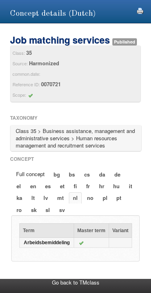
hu (116, 186)
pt (118, 198)
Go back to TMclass (75, 282)
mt (60, 198)
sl (48, 210)
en (33, 186)
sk (34, 210)
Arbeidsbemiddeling (47, 242)
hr (101, 186)
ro (19, 210)
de (117, 174)
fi (75, 186)
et (62, 186)
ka (19, 198)
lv (45, 198)
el (19, 186)
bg (57, 174)
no (90, 198)
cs (87, 174)
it (130, 186)
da (102, 174)
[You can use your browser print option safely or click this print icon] (140, 10)
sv (62, 210)
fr (88, 186)
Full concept (30, 174)
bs (72, 174)
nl (75, 198)
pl (105, 198)
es (48, 186)
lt (33, 198)
